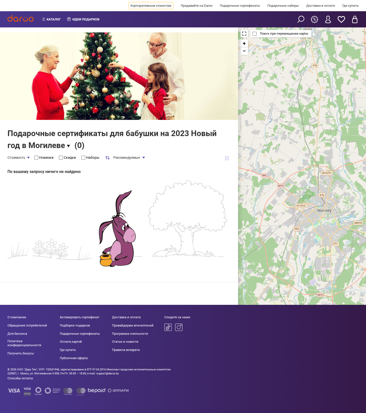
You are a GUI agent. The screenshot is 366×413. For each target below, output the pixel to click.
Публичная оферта (74, 358)
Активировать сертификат (79, 317)
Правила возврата (126, 350)
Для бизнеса (17, 333)
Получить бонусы (20, 353)
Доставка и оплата (320, 5)
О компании (16, 317)
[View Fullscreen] (244, 33)
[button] (244, 43)
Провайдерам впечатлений (133, 325)
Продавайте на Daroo (196, 5)
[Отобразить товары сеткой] (227, 158)
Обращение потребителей (27, 325)
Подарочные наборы (283, 5)
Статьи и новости (125, 341)
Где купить (350, 5)
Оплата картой (71, 341)
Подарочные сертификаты (240, 5)
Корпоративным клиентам (150, 5)
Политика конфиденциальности (24, 343)
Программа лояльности (130, 333)
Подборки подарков (75, 325)
